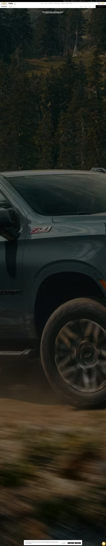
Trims (94, 6)
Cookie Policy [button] (47, 542)
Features (90, 6)
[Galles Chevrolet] (10, 4)
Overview (81, 6)
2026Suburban (4, 6)
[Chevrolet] (4, 4)
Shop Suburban (100, 6)
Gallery (86, 6)
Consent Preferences (6, 545)
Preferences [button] (30, 543)
